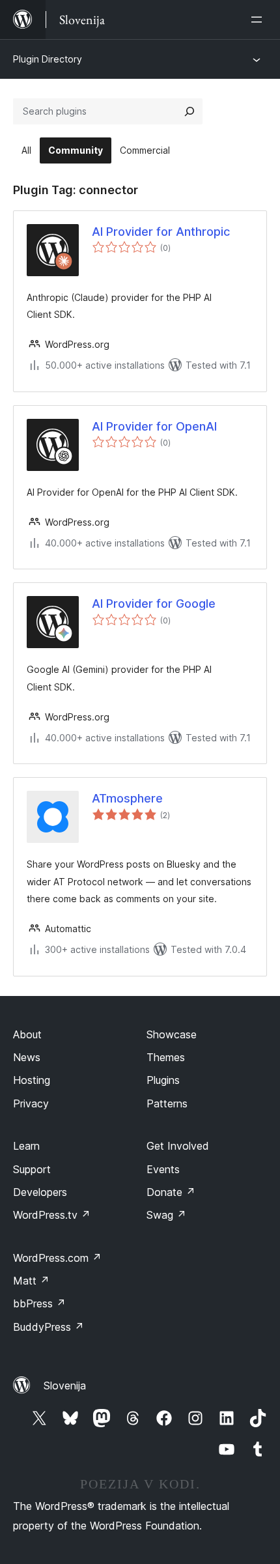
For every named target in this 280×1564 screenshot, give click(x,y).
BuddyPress (48, 1326)
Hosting (31, 1080)
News (26, 1057)
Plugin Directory (47, 58)
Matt (31, 1280)
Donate (171, 1192)
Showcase (172, 1034)
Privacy (31, 1103)
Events (163, 1169)
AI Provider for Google (154, 603)
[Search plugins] (189, 111)
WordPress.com (57, 1257)
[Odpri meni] (259, 19)
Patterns (167, 1103)
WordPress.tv (52, 1214)
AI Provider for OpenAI (154, 426)
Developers (40, 1192)
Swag (166, 1214)
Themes (166, 1057)
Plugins (163, 1080)
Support (32, 1169)
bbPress (39, 1303)
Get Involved (178, 1145)
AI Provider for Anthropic (161, 231)
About (27, 1034)
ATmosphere (127, 798)
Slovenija (65, 1385)
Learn (26, 1145)
